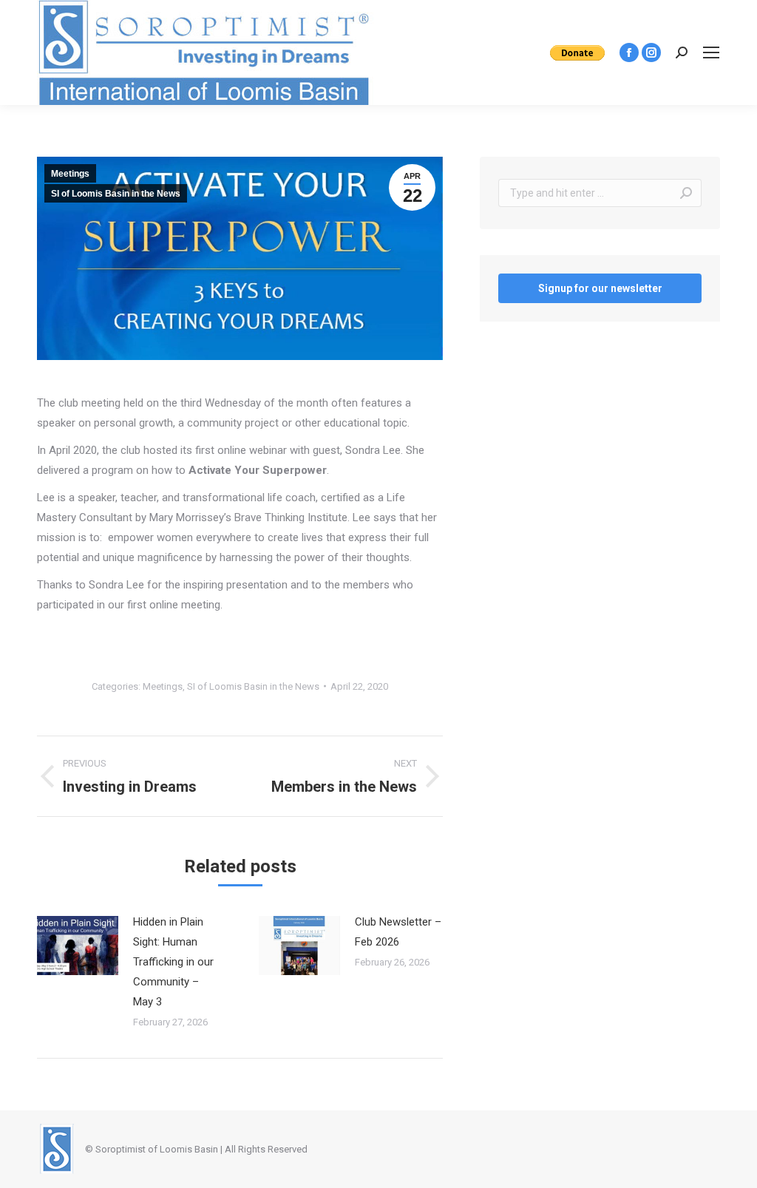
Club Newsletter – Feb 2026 (398, 931)
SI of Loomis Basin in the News (115, 194)
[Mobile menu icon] (711, 52)
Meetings (70, 174)
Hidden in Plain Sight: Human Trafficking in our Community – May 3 (173, 961)
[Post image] (77, 945)
